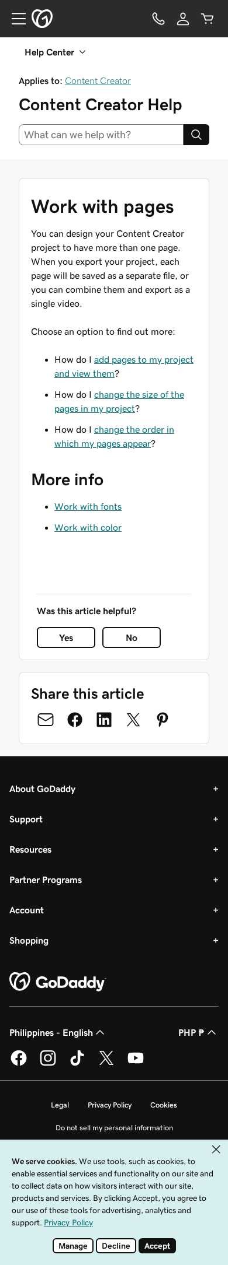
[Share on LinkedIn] (104, 719)
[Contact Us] (158, 19)
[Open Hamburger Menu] (14, 18)
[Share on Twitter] (133, 719)
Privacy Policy (110, 1105)
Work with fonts (88, 506)
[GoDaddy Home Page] (57, 982)
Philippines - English (51, 1032)
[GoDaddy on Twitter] (106, 1063)
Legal (60, 1105)
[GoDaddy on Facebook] (18, 1063)
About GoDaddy (42, 788)
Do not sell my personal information (114, 1127)
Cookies (163, 1105)
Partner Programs (45, 879)
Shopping (29, 940)
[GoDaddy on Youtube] (135, 1063)
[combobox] (101, 134)
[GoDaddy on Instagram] (48, 1063)
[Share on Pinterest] (162, 719)
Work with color (88, 527)
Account (26, 909)
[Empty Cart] (207, 18)
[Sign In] (183, 19)
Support (26, 819)
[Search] (196, 134)
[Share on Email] (45, 719)
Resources (30, 849)
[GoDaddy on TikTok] (77, 1063)
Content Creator (98, 80)
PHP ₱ (191, 1032)
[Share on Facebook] (74, 719)
